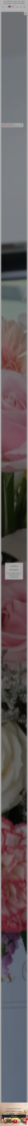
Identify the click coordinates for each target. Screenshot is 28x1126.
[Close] (26, 1105)
